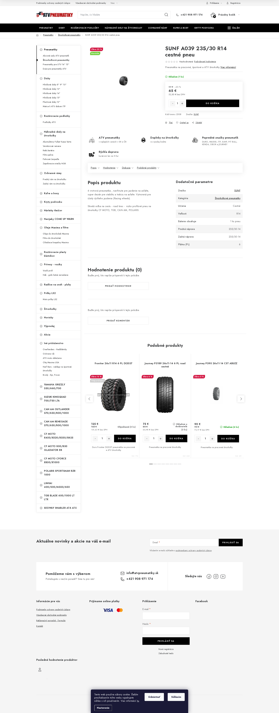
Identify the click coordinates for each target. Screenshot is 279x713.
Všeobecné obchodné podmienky (91, 3)
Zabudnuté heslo (166, 653)
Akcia (47, 334)
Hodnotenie (109, 167)
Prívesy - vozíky (53, 264)
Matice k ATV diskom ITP (54, 106)
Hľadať (166, 15)
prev (89, 398)
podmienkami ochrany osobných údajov (194, 550)
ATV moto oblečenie (52, 358)
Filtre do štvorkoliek (52, 238)
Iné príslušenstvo (54, 343)
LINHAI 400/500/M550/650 (57, 485)
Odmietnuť (154, 697)
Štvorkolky (50, 309)
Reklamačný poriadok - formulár (51, 620)
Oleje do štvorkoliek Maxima (56, 233)
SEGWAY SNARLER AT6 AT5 (60, 508)
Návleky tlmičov (53, 210)
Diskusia (126, 167)
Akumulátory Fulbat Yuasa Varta (57, 141)
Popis (94, 167)
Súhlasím (176, 697)
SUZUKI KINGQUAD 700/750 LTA (55, 398)
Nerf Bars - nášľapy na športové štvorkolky (57, 368)
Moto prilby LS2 (50, 299)
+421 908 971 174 (191, 14)
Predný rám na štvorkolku (54, 179)
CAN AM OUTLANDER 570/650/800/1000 (56, 411)
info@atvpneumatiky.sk (142, 573)
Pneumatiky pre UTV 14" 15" (56, 64)
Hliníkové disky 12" (51, 88)
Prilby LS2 (50, 293)
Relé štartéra (48, 150)
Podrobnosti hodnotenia (205, 61)
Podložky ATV (49, 122)
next (240, 398)
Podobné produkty (146, 167)
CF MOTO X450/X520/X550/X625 (58, 435)
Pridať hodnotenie (118, 286)
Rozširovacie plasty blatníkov (55, 254)
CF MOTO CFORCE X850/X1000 (55, 460)
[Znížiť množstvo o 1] (172, 103)
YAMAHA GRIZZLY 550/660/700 (54, 386)
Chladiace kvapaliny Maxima (56, 242)
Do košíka (213, 103)
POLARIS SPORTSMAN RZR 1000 (60, 472)
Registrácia (235, 3)
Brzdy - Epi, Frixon (51, 374)
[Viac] (234, 28)
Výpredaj (49, 326)
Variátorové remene (52, 146)
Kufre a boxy (51, 193)
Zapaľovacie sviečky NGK (54, 163)
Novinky (48, 317)
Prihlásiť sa (230, 542)
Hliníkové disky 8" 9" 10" (55, 84)
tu (138, 701)
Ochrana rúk (48, 353)
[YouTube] (223, 576)
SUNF (196, 114)
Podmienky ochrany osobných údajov (53, 3)
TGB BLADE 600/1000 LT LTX (59, 497)
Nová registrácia (166, 649)
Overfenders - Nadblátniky (55, 349)
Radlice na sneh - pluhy (57, 284)
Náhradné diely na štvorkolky (54, 133)
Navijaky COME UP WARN (59, 219)
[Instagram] (216, 576)
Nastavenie (103, 708)
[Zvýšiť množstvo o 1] (182, 103)
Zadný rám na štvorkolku (54, 183)
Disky (47, 78)
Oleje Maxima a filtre (56, 227)
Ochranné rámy (53, 173)
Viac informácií (228, 67)
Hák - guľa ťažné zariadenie (55, 275)
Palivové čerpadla (51, 159)
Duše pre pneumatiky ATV (54, 68)
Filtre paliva (48, 154)
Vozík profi (48, 270)
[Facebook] (209, 576)
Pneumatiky (50, 49)
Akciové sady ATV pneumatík (56, 55)
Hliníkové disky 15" (51, 97)
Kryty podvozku (53, 202)
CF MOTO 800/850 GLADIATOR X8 (55, 448)
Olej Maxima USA (51, 362)
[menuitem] (46, 28)
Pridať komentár (118, 320)
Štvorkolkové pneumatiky (56, 60)
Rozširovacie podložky (57, 116)
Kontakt (39, 626)
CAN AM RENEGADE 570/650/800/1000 (56, 423)
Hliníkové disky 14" (51, 93)
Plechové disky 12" (51, 102)
